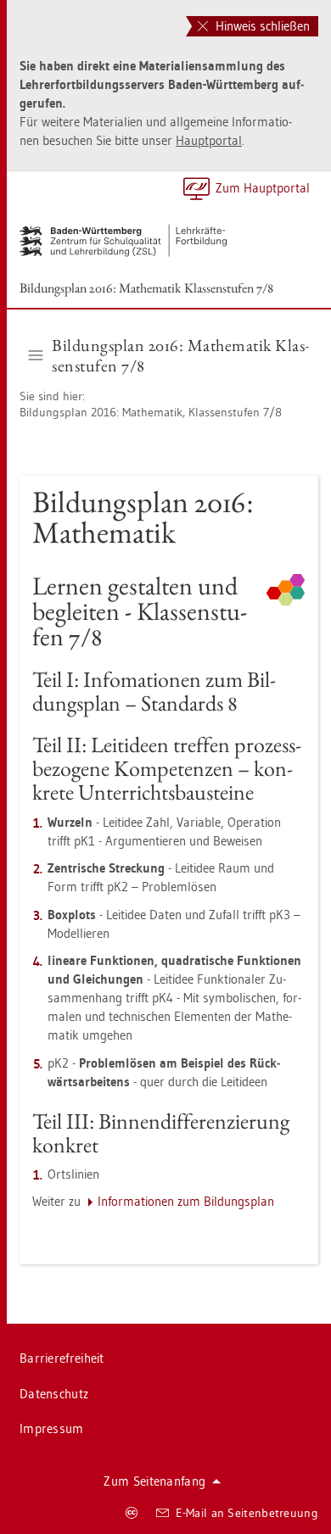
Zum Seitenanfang (154, 1481)
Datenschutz (54, 1394)
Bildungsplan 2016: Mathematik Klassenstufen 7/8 (146, 288)
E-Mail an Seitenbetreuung (247, 1512)
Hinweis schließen (261, 26)
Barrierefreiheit (62, 1358)
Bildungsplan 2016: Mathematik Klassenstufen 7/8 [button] (180, 355)
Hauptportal (209, 140)
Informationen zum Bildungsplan (186, 1201)
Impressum (52, 1428)
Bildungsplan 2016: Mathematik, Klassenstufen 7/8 (151, 412)
